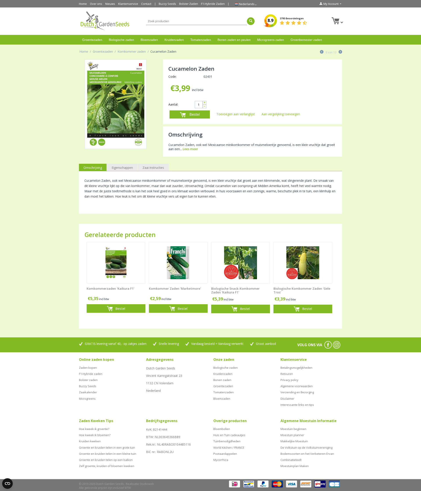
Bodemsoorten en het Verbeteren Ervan (307, 454)
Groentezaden (92, 39)
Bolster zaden (88, 380)
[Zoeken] (251, 21)
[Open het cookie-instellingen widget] (7, 483)
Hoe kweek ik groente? (94, 429)
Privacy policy (289, 380)
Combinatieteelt (290, 460)
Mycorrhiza (220, 460)
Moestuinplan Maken (294, 466)
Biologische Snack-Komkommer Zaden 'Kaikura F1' (235, 290)
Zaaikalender (88, 392)
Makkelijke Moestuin (294, 441)
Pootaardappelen (225, 454)
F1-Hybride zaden (90, 374)
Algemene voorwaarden (296, 386)
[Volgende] (340, 52)
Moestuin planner (292, 435)
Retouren (286, 374)
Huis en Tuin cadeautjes (229, 435)
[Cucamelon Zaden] (115, 104)
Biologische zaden (121, 39)
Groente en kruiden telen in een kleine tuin (107, 454)
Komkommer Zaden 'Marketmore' (175, 289)
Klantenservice (128, 4)
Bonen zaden (222, 380)
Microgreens (87, 399)
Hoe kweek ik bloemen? (95, 435)
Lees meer (190, 149)
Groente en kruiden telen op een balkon (106, 460)
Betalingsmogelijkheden (296, 368)
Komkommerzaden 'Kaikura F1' (110, 289)
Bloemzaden (149, 39)
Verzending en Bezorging (297, 392)
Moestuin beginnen (293, 429)
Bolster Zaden (188, 4)
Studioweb (147, 484)
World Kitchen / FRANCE (228, 448)
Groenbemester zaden (306, 39)
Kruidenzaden (174, 39)
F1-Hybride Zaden (213, 4)
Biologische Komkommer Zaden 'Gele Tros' (301, 290)
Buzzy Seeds (167, 4)
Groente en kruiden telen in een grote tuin (107, 448)
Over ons (96, 4)
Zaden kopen (88, 368)
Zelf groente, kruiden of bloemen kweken (106, 466)
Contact (146, 4)
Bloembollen (221, 429)
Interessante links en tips (297, 405)
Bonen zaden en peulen (234, 39)
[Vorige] (321, 52)
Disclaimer (287, 399)
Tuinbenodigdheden (227, 441)
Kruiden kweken (90, 441)
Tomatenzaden (200, 39)
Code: (172, 76)
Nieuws (110, 4)
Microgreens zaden (270, 39)
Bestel (194, 114)
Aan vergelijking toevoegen (281, 114)
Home (83, 4)
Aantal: (173, 104)
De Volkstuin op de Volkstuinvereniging (306, 448)
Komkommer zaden (132, 51)
